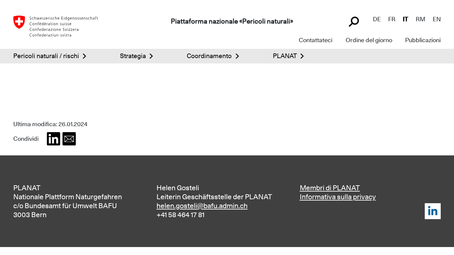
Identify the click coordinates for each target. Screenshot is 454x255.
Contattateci (315, 40)
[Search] (355, 21)
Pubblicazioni (423, 40)
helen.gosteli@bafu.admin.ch (202, 206)
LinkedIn (433, 211)
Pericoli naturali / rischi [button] (46, 56)
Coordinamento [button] (209, 56)
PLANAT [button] (285, 56)
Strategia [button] (133, 56)
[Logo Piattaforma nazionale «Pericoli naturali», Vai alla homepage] (55, 25)
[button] (53, 138)
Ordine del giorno (369, 40)
